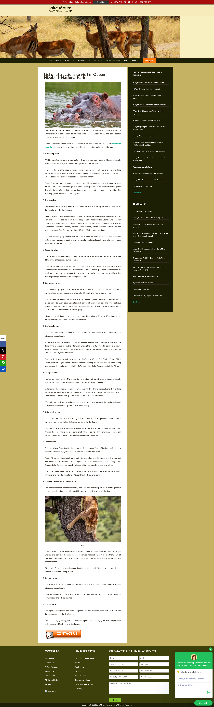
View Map (78, 689)
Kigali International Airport (143, 283)
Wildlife (78, 663)
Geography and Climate (84, 684)
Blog (125, 60)
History (48, 684)
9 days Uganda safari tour (142, 167)
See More (137, 192)
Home (49, 60)
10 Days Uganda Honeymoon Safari (146, 89)
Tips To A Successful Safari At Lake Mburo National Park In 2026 (149, 268)
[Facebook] (3, 344)
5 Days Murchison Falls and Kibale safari (148, 180)
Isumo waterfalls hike (141, 289)
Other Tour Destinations (84, 658)
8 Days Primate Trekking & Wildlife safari (148, 83)
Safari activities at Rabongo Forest (146, 276)
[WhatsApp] (3, 363)
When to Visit (80, 676)
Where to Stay (50, 671)
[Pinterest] (3, 357)
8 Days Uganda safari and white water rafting (150, 105)
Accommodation (95, 60)
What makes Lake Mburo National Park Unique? (148, 225)
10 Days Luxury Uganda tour (144, 186)
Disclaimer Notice (52, 680)
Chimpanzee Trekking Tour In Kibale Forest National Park (149, 259)
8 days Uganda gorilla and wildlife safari (148, 173)
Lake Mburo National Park (106, 705)
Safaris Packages (51, 667)
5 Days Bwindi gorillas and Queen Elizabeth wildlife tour (149, 159)
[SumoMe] (3, 369)
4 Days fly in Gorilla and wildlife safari (147, 120)
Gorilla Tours (136, 60)
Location (78, 671)
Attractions (69, 60)
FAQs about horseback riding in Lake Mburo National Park (149, 250)
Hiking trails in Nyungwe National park (147, 295)
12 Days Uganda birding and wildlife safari (149, 151)
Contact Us (149, 60)
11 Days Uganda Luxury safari (144, 136)
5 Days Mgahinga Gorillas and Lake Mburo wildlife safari (149, 128)
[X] (3, 350)
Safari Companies (113, 60)
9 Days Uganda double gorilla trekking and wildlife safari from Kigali (149, 143)
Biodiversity (79, 667)
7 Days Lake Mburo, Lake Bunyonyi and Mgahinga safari (147, 112)
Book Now (101, 2)
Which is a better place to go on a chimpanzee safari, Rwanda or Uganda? (150, 234)
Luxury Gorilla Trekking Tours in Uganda (148, 218)
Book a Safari (50, 676)
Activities (81, 60)
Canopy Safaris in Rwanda (143, 242)
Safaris (58, 60)
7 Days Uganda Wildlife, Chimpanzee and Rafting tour (148, 96)
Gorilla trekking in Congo (142, 211)
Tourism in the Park (82, 680)
